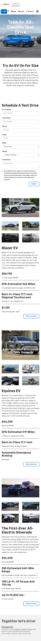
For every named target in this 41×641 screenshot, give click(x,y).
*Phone (4, 126)
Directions (8, 11)
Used (22, 11)
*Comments (6, 159)
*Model (4, 151)
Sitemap (24, 629)
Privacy (30, 629)
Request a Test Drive (20, 38)
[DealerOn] (7, 627)
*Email (4, 135)
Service (30, 11)
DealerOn (17, 629)
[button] (4, 11)
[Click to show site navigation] (37, 12)
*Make (4, 143)
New (14, 11)
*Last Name (6, 118)
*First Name (6, 109)
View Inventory (31, 316)
